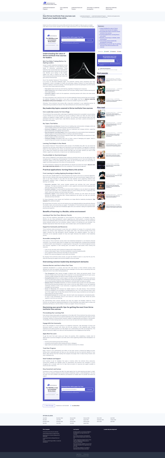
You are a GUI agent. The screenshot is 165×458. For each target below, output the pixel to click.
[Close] (105, 219)
